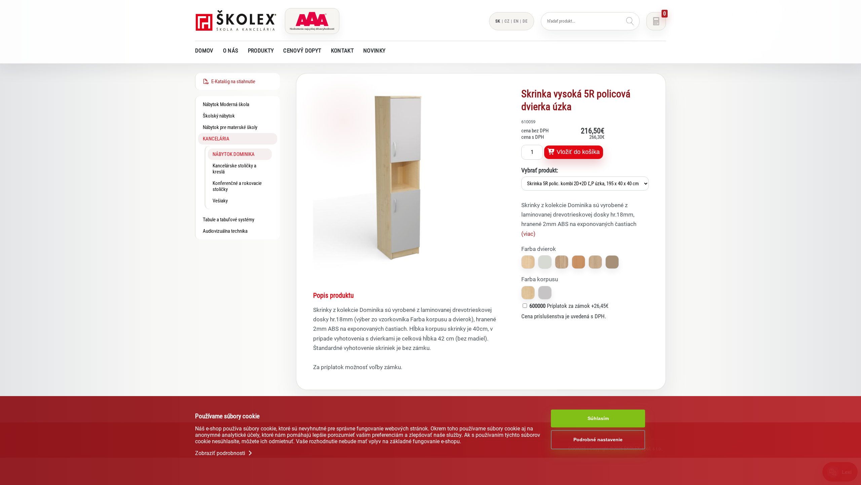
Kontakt (342, 50)
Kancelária (216, 139)
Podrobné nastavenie (598, 439)
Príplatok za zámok (568, 305)
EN (516, 21)
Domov (204, 50)
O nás (230, 50)
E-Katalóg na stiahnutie (232, 81)
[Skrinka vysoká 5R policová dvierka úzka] (405, 270)
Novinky (374, 50)
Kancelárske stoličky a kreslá (234, 169)
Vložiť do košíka (577, 152)
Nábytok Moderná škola (226, 104)
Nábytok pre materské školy (230, 127)
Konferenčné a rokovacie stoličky (237, 186)
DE (525, 21)
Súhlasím (598, 418)
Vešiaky (220, 201)
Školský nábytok (219, 116)
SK (497, 21)
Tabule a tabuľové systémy (228, 220)
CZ (507, 21)
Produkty (261, 50)
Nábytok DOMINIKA (234, 154)
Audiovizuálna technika (225, 231)
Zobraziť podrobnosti (221, 453)
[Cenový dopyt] (656, 21)
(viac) (528, 233)
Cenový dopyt (302, 50)
